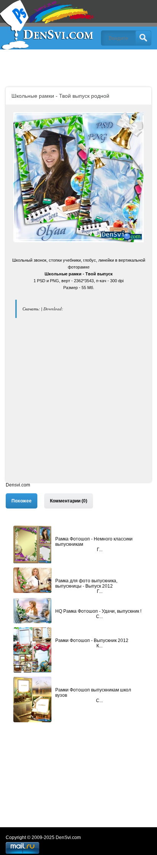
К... (99, 645)
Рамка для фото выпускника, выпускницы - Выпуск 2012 (86, 583)
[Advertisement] (78, 404)
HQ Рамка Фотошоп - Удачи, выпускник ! (98, 611)
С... (99, 616)
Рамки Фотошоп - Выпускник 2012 (91, 640)
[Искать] (143, 38)
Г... (100, 549)
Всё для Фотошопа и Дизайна (47, 24)
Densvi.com (18, 485)
